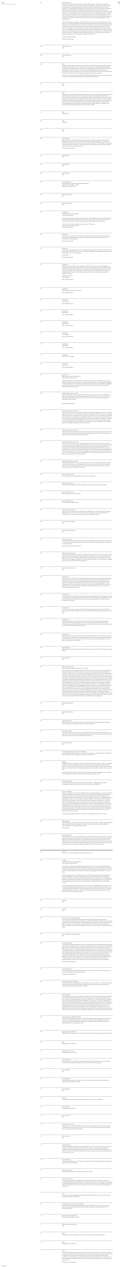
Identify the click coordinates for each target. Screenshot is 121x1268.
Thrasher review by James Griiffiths (70, 225)
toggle (119, 2)
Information (4, 1266)
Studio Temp (66, 68)
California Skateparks (100, 68)
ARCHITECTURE (101, 67)
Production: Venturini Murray (69, 37)
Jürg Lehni (100, 144)
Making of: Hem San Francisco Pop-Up (71, 546)
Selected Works (66, 828)
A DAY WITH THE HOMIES (86, 75)
